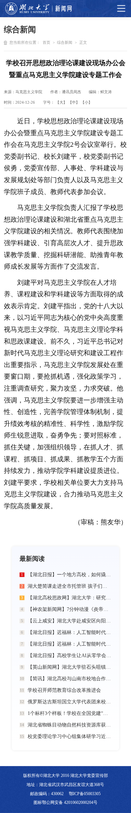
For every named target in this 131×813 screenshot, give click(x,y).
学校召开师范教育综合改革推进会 (64, 690)
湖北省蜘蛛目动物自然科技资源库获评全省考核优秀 (69, 725)
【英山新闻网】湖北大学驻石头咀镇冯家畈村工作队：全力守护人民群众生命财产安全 (69, 667)
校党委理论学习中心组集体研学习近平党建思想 (69, 736)
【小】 (86, 102)
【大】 (61, 102)
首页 (46, 42)
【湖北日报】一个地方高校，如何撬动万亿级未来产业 (69, 574)
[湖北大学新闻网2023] (38, 8)
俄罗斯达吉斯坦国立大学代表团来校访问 (69, 701)
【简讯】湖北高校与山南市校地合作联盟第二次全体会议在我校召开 (69, 678)
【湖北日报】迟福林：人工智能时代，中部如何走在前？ (69, 632)
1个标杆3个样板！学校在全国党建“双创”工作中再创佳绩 (69, 713)
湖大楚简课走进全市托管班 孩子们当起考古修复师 (69, 586)
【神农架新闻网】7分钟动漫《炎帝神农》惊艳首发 (69, 609)
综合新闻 (64, 42)
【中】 (74, 102)
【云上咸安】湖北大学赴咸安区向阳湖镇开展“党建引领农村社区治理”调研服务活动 (69, 620)
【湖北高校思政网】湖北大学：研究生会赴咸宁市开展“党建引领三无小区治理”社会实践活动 (69, 597)
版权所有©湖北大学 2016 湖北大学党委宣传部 (65, 775)
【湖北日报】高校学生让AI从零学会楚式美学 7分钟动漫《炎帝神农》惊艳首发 (69, 655)
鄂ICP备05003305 (85, 793)
